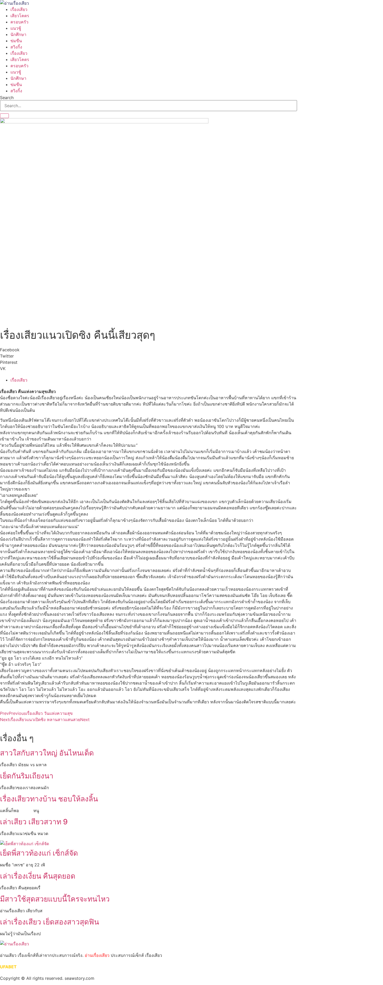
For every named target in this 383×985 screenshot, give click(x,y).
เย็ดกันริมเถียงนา (26, 775)
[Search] (4, 115)
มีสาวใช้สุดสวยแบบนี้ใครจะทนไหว (55, 899)
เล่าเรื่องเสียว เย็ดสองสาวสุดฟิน (49, 921)
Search (7, 97)
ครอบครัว (19, 22)
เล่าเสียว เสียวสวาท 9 (34, 821)
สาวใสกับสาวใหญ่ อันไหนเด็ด (47, 752)
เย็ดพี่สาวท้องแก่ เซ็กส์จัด (39, 853)
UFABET (8, 966)
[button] (148, 350)
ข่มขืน (16, 40)
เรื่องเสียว (18, 9)
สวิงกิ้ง (16, 47)
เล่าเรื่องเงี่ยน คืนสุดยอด (37, 876)
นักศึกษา (18, 34)
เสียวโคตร (19, 15)
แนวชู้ (15, 28)
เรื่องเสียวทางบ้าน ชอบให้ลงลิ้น (49, 798)
